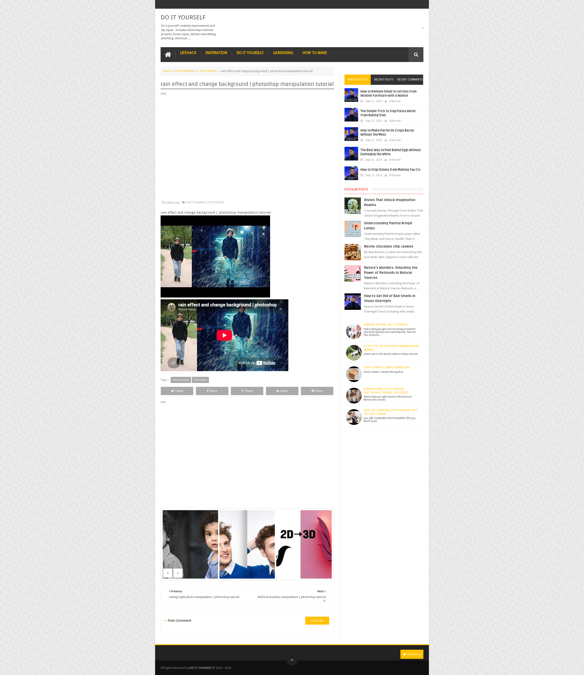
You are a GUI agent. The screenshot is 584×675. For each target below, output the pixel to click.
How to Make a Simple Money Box (387, 367)
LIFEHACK (188, 53)
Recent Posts (384, 79)
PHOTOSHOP (208, 71)
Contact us (414, 654)
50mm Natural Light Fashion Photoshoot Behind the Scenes (386, 390)
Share (213, 391)
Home (167, 71)
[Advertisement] (247, 148)
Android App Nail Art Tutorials (386, 324)
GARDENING (283, 53)
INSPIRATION (216, 53)
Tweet (179, 391)
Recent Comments (410, 79)
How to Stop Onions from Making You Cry (390, 170)
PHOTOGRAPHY (185, 71)
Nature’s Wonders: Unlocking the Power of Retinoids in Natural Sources (390, 273)
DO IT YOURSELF (183, 17)
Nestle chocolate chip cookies (388, 246)
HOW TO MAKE (314, 53)
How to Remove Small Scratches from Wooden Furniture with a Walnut (388, 94)
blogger (317, 620)
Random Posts (357, 79)
